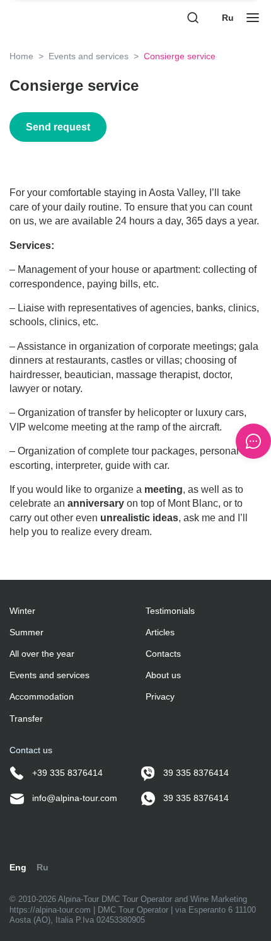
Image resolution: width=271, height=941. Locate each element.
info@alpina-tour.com (73, 798)
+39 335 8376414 (66, 773)
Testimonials (170, 611)
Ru (228, 18)
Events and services (89, 56)
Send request (58, 127)
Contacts (163, 654)
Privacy (160, 696)
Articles (160, 632)
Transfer (26, 718)
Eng (17, 867)
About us (163, 675)
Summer (26, 632)
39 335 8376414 (195, 773)
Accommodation (41, 696)
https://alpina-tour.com (51, 910)
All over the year (41, 654)
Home (21, 56)
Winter (22, 611)
